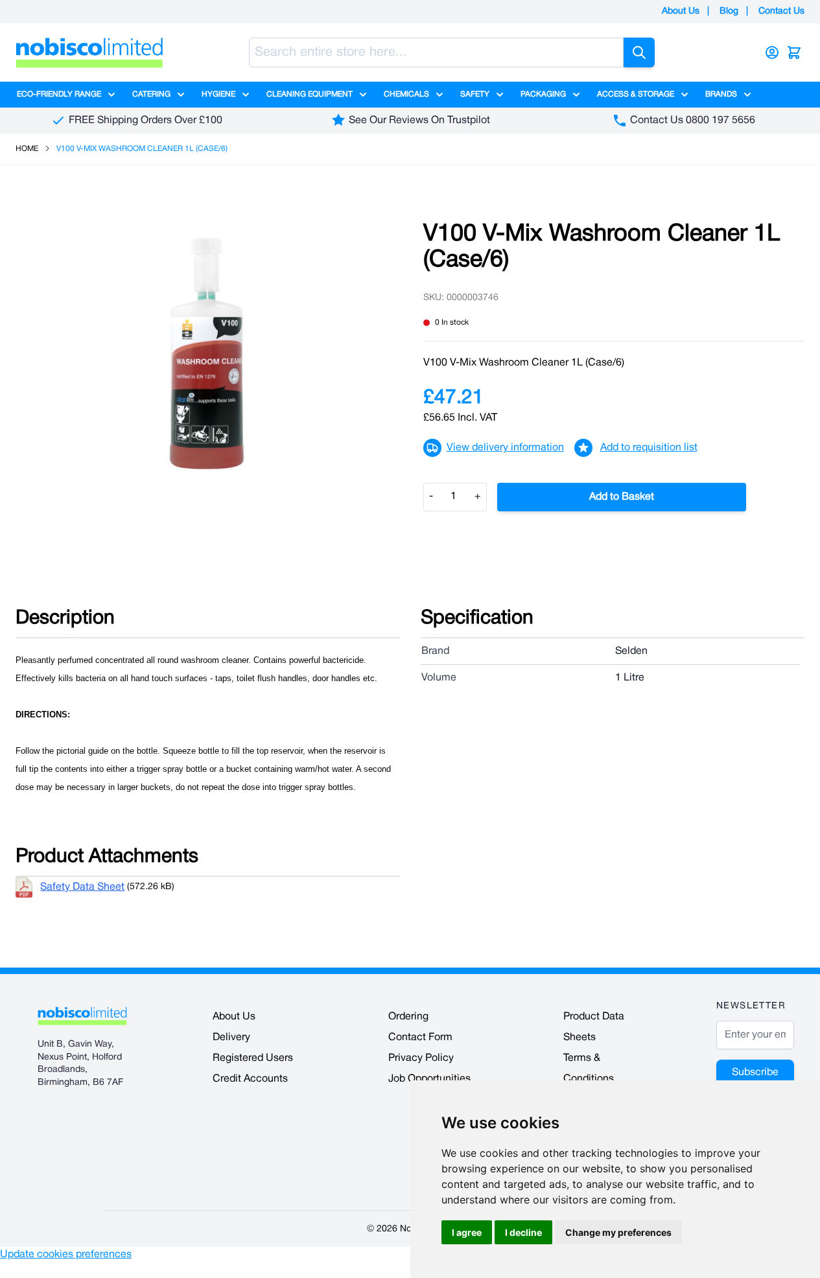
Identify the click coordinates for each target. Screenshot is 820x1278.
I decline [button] (523, 1232)
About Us (680, 11)
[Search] (639, 52)
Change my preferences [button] (618, 1232)
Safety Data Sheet (82, 887)
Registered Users (253, 1058)
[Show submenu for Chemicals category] (439, 95)
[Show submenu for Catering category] (181, 95)
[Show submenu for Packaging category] (576, 95)
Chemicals (406, 94)
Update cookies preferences (66, 1254)
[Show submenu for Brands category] (747, 95)
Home (27, 148)
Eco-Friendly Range (59, 94)
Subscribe (755, 1072)
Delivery (231, 1037)
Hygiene (218, 94)
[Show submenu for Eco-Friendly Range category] (111, 95)
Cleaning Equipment (309, 94)
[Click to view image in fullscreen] (206, 353)
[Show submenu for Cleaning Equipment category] (363, 95)
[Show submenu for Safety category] (500, 95)
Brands (721, 94)
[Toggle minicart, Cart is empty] (794, 52)
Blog (729, 11)
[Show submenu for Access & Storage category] (684, 95)
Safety (474, 94)
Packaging (543, 94)
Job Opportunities (429, 1079)
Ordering (408, 1016)
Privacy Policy (421, 1058)
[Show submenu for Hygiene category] (246, 95)
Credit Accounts (250, 1079)
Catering (151, 94)
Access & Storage (635, 94)
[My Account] (772, 52)
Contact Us (781, 11)
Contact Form (420, 1037)
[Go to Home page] (89, 52)
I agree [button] (467, 1232)
